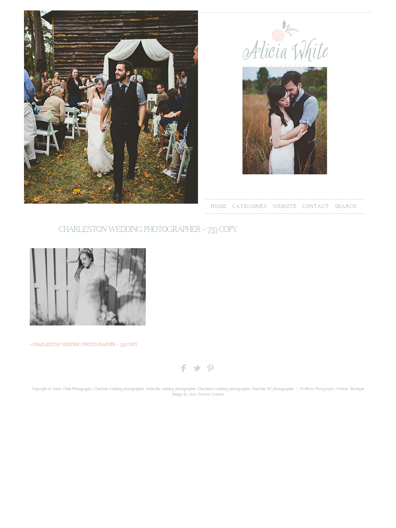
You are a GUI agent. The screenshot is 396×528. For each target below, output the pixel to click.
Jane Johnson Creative (206, 394)
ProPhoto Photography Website (324, 389)
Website (285, 206)
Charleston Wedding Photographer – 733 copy (84, 344)
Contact (315, 206)
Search (346, 206)
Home (219, 206)
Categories (249, 206)
